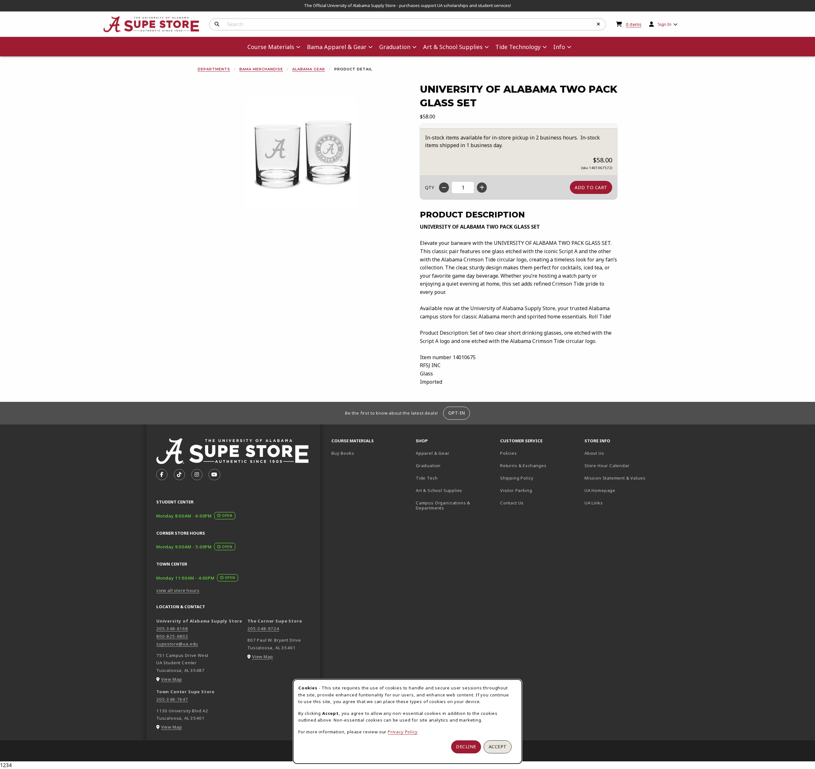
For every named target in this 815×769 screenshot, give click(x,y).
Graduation (428, 465)
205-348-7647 (172, 699)
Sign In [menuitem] (664, 24)
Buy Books (342, 453)
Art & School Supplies (439, 490)
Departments (214, 69)
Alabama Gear (308, 69)
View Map (171, 679)
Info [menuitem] (559, 47)
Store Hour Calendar (624, 465)
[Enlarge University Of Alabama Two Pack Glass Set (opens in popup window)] (301, 153)
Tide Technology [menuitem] (518, 47)
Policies (508, 453)
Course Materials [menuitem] (270, 47)
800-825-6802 (172, 636)
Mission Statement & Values (615, 478)
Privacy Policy (403, 732)
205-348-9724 (263, 628)
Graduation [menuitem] (394, 47)
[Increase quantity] (482, 187)
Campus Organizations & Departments (452, 505)
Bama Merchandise (261, 69)
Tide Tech (426, 478)
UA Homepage (622, 490)
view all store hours (178, 590)
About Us (594, 453)
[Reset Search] (599, 24)
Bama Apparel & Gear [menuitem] (336, 47)
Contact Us (512, 503)
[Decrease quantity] (444, 187)
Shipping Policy (516, 478)
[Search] (216, 24)
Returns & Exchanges (523, 465)
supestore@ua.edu (177, 644)
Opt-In (456, 413)
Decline (466, 747)
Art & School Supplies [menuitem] (453, 47)
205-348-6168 (172, 628)
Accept (498, 747)
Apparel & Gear (433, 453)
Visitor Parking (516, 490)
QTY (429, 187)
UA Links (594, 503)
